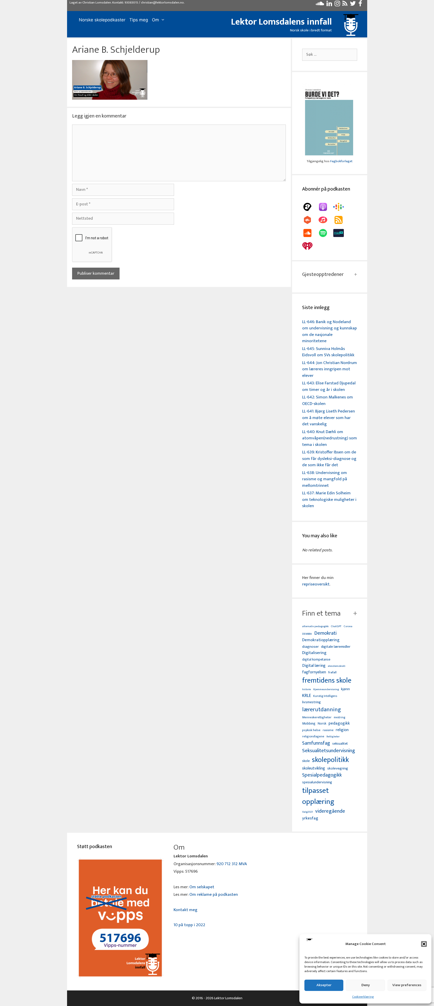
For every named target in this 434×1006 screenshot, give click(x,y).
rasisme (328, 730)
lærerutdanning (321, 709)
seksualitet (340, 743)
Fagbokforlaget (341, 161)
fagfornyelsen (314, 672)
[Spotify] (325, 233)
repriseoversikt (316, 584)
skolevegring (337, 768)
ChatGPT (336, 626)
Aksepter (324, 985)
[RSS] (341, 220)
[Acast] (310, 207)
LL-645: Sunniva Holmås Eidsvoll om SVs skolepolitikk (328, 352)
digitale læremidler (335, 646)
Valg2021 (307, 812)
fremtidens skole (326, 680)
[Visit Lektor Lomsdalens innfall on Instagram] (337, 5)
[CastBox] (310, 220)
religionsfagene (313, 736)
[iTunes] (325, 220)
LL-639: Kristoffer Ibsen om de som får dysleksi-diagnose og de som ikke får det (329, 458)
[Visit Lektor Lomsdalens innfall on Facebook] (360, 5)
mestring (339, 717)
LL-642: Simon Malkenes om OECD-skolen (327, 400)
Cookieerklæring (363, 996)
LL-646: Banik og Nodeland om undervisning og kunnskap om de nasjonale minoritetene (329, 331)
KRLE (306, 695)
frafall (332, 672)
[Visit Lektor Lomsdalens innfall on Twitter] (353, 5)
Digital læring (313, 666)
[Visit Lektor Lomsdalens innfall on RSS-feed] (344, 5)
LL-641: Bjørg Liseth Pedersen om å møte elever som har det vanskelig (328, 418)
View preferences (406, 985)
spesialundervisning (317, 782)
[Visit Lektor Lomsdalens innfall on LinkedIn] (329, 5)
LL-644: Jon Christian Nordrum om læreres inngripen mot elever (329, 369)
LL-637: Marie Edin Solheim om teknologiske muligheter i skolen (329, 499)
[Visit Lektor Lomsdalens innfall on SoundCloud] (320, 5)
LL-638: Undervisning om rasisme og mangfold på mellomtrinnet (324, 479)
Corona (348, 626)
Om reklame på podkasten (213, 894)
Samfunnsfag (316, 743)
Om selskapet (201, 887)
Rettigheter (333, 737)
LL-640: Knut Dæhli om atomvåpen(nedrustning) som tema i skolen (329, 438)
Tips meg (138, 19)
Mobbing (308, 723)
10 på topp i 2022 (189, 924)
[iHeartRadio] (310, 246)
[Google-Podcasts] (341, 207)
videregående (330, 811)
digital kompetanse (316, 659)
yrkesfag (310, 818)
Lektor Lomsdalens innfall (281, 21)
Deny (365, 985)
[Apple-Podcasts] (325, 207)
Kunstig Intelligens (325, 696)
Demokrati (325, 633)
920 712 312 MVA (231, 863)
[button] (423, 943)
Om (155, 19)
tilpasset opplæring (318, 796)
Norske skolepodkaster (102, 19)
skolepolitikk (330, 760)
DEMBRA (307, 634)
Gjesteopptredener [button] (323, 274)
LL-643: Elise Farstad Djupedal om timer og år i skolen (329, 386)
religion (342, 730)
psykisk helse (311, 730)
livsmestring (311, 702)
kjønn (345, 689)
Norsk (322, 723)
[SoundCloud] (310, 233)
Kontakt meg (185, 909)
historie (306, 689)
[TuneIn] (341, 233)
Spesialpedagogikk (322, 775)
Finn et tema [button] (321, 613)
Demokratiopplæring (321, 640)
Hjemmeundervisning (326, 689)
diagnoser (310, 646)
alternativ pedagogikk (315, 626)
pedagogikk (339, 723)
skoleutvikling (313, 768)
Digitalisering (314, 653)
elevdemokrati (336, 666)
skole (306, 760)
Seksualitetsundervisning (328, 750)
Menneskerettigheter (317, 717)
